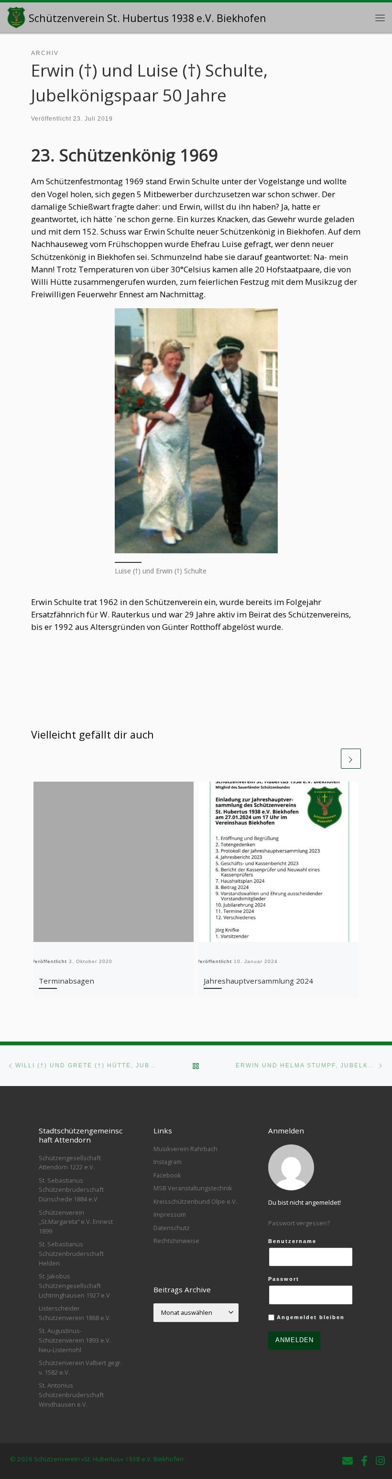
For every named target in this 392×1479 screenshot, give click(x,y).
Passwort (283, 1279)
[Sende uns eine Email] (347, 1461)
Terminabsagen (66, 981)
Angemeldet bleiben (309, 1317)
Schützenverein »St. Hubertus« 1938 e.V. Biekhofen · (110, 1459)
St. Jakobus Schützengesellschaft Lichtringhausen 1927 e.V (74, 1285)
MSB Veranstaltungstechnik (192, 1188)
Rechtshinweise (176, 1240)
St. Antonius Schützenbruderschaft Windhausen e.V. (71, 1394)
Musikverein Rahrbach (185, 1148)
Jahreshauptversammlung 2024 (258, 981)
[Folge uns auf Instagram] (380, 1461)
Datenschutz (171, 1227)
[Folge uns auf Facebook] (364, 1461)
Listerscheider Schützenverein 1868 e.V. (75, 1313)
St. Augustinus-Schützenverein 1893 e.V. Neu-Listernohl (75, 1340)
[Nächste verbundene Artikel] (351, 759)
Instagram (167, 1161)
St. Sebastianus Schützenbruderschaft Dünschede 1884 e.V (71, 1189)
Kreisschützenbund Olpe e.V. (195, 1201)
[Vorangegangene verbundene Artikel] (329, 759)
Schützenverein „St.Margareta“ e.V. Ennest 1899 (76, 1221)
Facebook (167, 1175)
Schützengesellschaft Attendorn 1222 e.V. (70, 1163)
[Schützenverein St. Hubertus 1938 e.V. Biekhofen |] (16, 16)
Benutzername (292, 1241)
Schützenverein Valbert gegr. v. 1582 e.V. (80, 1367)
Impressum (169, 1214)
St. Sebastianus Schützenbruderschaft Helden (71, 1253)
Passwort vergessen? (299, 1223)
